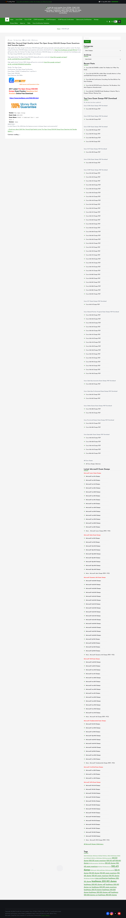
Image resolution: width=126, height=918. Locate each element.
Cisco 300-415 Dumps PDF (93, 181)
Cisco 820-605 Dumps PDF (93, 453)
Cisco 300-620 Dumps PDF (93, 231)
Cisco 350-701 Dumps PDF (93, 247)
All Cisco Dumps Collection (93, 464)
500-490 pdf (92, 878)
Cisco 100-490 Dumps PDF (93, 152)
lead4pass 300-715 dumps (93, 889)
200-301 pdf (110, 860)
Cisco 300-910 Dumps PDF (93, 130)
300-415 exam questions (109, 870)
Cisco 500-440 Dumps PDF (93, 445)
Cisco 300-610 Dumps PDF (93, 223)
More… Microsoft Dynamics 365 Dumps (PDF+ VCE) (100, 654)
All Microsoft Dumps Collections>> (94, 844)
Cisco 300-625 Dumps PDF (93, 235)
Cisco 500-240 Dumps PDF (93, 322)
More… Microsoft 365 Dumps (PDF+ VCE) (97, 716)
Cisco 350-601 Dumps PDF (93, 220)
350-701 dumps (114, 875)
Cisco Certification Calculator (41, 23)
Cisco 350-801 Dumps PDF (93, 274)
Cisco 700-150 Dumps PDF (93, 365)
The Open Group (17, 40)
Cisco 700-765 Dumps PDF (93, 412)
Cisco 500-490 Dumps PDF (93, 346)
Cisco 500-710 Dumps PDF (93, 358)
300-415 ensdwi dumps (100, 870)
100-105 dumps (89, 855)
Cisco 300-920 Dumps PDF (93, 137)
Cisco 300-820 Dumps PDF (93, 286)
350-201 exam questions (108, 873)
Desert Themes (45, 915)
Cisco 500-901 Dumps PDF (93, 361)
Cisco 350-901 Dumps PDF (93, 141)
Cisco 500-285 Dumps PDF (93, 427)
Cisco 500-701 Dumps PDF (93, 354)
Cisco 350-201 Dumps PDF (93, 398)
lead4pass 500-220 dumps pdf (100, 892)
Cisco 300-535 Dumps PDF (93, 216)
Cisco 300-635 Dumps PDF (93, 243)
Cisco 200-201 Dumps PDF (93, 384)
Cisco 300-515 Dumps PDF (93, 212)
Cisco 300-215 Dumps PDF (93, 394)
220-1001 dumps (102, 863)
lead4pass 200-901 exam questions (104, 887)
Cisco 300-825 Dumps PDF (93, 290)
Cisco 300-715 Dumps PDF (93, 255)
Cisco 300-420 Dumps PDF (93, 185)
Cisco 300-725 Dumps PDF (93, 262)
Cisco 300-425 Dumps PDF (93, 188)
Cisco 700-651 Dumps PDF (93, 369)
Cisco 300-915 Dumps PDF (93, 133)
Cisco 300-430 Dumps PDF (93, 192)
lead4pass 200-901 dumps (104, 881)
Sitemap (96, 19)
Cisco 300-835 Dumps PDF (93, 294)
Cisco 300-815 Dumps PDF (93, 282)
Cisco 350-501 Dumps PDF (93, 204)
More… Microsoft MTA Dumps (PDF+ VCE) (97, 840)
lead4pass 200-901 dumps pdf (94, 884)
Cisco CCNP (28, 19)
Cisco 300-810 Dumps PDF (93, 278)
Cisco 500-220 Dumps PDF (93, 441)
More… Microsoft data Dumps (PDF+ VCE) (98, 573)
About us (22, 23)
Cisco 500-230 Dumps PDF (93, 319)
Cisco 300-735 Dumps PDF (93, 270)
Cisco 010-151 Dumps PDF (93, 304)
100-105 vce (105, 855)
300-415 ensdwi (93, 870)
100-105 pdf (100, 855)
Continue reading (13, 134)
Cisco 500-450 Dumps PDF (93, 449)
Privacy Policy (14, 23)
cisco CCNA (19, 19)
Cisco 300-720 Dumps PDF (93, 259)
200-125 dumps (114, 855)
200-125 (109, 855)
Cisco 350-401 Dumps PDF (93, 173)
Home (11, 19)
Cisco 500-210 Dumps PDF (93, 315)
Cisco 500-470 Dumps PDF (93, 342)
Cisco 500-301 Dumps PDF (93, 326)
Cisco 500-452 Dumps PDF (93, 338)
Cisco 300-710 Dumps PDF (93, 251)
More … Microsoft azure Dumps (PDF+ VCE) (98, 531)
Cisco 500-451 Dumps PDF (93, 334)
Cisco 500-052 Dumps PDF (93, 437)
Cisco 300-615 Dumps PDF (93, 227)
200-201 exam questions (107, 858)
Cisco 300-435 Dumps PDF (93, 196)
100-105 (85, 855)
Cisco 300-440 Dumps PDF (93, 200)
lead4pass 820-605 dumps (107, 895)
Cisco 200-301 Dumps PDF (93, 162)
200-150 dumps (99, 858)
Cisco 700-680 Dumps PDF (93, 409)
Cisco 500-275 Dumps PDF (93, 423)
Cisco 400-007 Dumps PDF (93, 119)
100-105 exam (95, 855)
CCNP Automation (39, 19)
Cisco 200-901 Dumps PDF (93, 109)
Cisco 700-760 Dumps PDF (93, 373)
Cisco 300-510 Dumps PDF (93, 208)
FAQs (28, 23)
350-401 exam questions (100, 875)
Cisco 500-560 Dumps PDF (93, 350)
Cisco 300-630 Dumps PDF (93, 239)
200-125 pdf (88, 858)
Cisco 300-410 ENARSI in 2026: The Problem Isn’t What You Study (34, 1)
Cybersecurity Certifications (84, 19)
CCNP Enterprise (51, 19)
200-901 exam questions (93, 863)
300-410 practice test (107, 866)
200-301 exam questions (97, 860)
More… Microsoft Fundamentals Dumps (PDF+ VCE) (100, 763)
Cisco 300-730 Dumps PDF (93, 266)
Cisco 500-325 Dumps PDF (93, 330)
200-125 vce (93, 858)
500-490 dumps (87, 878)
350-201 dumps (94, 873)
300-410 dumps (110, 863)
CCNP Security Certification (66, 19)
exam (11, 40)
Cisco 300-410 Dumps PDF (93, 177)
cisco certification (101, 878)
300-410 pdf (100, 866)
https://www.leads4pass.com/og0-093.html (66, 50)
